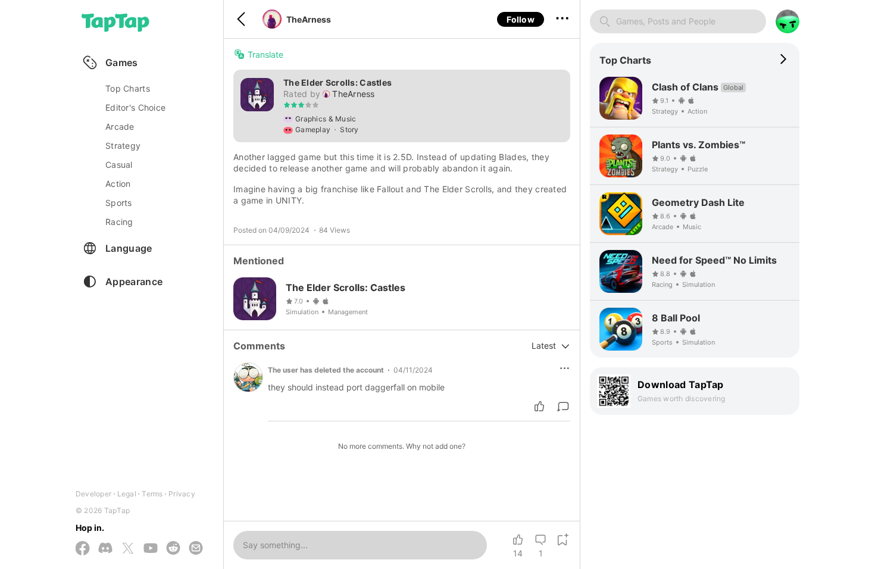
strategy (122, 145)
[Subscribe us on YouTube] (150, 549)
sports (118, 203)
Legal (126, 493)
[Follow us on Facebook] (83, 549)
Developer (93, 493)
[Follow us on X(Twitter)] (128, 549)
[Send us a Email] (196, 549)
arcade (120, 126)
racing (119, 222)
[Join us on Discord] (105, 549)
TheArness (308, 19)
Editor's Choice (135, 107)
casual (119, 165)
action (118, 184)
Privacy (181, 493)
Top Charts (127, 88)
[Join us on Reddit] (173, 549)
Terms (152, 493)
